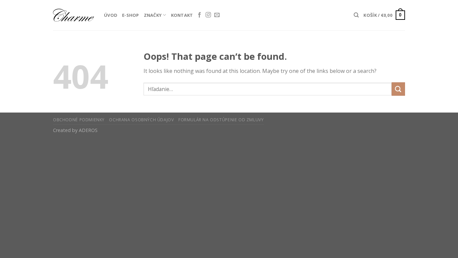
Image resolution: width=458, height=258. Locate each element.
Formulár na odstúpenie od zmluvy (221, 120)
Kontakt (182, 15)
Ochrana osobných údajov (141, 120)
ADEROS (88, 130)
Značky (153, 15)
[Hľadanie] (356, 15)
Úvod (110, 15)
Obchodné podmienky (79, 120)
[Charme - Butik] (73, 15)
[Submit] (398, 88)
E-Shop (130, 15)
